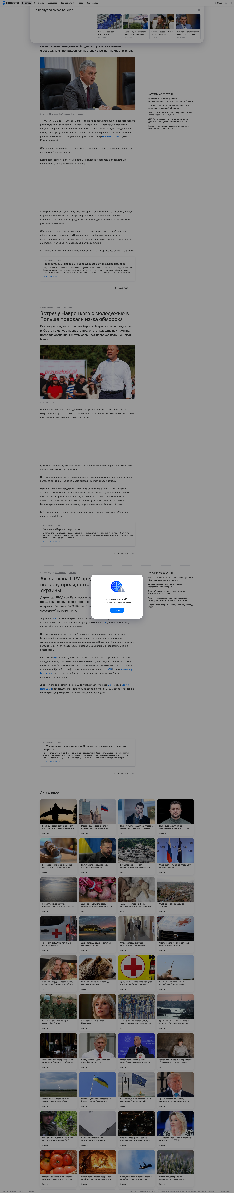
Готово (117, 610)
